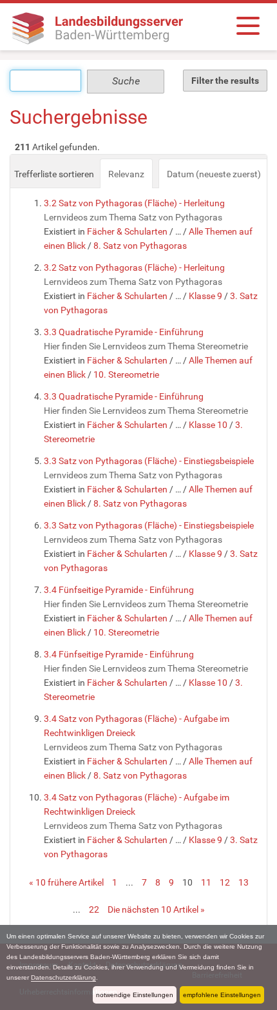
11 (206, 882)
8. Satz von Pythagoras (140, 245)
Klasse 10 (208, 425)
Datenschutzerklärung (63, 977)
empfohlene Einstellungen (222, 994)
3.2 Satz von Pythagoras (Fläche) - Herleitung (134, 203)
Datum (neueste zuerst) (214, 174)
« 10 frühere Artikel (66, 882)
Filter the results (225, 80)
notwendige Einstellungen (134, 994)
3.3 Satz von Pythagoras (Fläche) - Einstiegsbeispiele (149, 461)
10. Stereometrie (126, 374)
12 (225, 882)
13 (243, 882)
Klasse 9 (205, 296)
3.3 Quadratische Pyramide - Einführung (124, 332)
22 (94, 909)
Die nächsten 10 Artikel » (156, 909)
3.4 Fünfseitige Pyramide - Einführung (119, 590)
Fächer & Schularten (127, 231)
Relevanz (126, 174)
